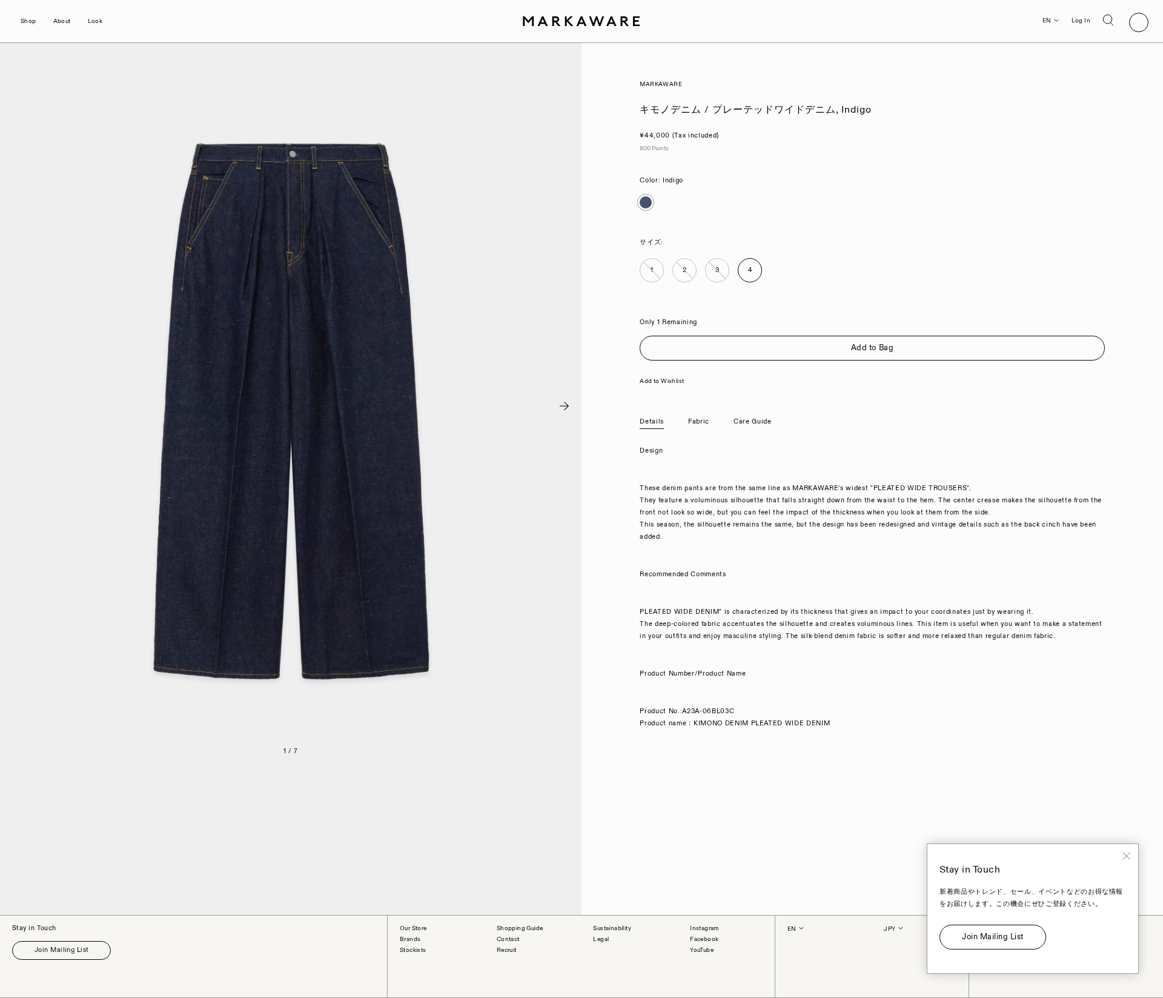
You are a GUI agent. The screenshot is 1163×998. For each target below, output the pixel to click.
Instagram (704, 928)
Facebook (704, 939)
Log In (1081, 20)
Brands (410, 939)
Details (652, 421)
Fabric (698, 421)
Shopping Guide (520, 928)
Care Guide (753, 421)
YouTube (702, 950)
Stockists (413, 950)
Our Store (413, 928)
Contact (508, 939)
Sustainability (612, 928)
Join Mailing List (61, 950)
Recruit (507, 950)
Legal (601, 939)
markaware (661, 84)
